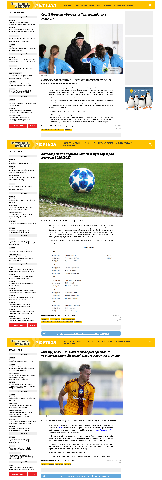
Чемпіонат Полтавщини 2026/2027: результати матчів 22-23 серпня (20, 92)
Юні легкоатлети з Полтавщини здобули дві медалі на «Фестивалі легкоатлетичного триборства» (22, 39)
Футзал (47, 5)
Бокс (11, 267)
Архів (32, 126)
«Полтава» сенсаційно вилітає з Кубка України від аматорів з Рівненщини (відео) (22, 291)
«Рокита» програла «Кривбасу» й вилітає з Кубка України (22, 284)
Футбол (12, 20)
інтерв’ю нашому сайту (104, 430)
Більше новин (18, 126)
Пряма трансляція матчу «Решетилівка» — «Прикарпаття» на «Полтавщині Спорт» (22, 312)
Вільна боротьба (15, 115)
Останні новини (16, 12)
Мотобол (12, 81)
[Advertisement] (139, 23)
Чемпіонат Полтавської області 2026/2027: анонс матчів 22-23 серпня (23, 298)
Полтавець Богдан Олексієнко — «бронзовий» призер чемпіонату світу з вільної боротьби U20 (21, 119)
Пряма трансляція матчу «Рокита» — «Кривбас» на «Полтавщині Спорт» (20, 305)
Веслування (13, 66)
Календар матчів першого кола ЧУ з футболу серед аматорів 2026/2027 (22, 23)
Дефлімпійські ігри (15, 73)
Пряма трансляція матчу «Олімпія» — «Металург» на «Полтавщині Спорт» (21, 111)
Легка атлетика (14, 36)
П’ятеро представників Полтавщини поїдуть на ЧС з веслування (20, 69)
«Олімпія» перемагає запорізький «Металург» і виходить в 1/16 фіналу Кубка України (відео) (22, 103)
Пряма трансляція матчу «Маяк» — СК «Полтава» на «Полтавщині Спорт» (21, 319)
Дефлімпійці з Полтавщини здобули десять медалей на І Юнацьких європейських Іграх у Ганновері (20, 77)
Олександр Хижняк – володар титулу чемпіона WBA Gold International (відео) (21, 270)
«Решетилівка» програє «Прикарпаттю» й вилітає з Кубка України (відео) (21, 277)
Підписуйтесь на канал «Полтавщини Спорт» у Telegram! (83, 333)
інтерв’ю (61, 428)
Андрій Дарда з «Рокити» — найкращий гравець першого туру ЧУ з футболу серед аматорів (22, 61)
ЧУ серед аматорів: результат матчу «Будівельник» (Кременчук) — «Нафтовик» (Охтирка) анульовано (22, 48)
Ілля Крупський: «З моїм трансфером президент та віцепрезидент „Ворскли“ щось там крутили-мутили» (21, 31)
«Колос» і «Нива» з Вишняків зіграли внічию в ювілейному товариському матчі (23, 85)
